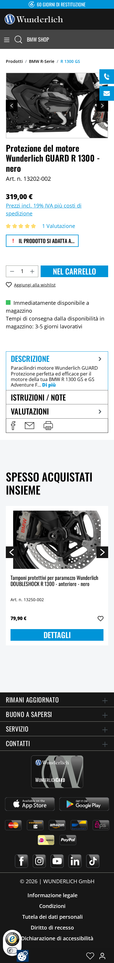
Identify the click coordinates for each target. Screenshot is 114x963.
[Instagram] (39, 861)
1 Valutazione (58, 225)
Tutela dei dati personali (52, 916)
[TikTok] (92, 861)
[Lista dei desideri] (90, 955)
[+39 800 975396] (106, 76)
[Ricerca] (18, 39)
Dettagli (57, 634)
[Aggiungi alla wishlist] (100, 619)
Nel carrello (74, 271)
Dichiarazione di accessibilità (57, 938)
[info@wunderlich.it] (106, 93)
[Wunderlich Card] (57, 771)
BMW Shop (38, 39)
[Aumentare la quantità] (32, 271)
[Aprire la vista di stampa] (48, 425)
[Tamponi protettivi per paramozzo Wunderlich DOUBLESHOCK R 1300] (57, 540)
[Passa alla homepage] (34, 18)
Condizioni (52, 905)
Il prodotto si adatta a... (46, 241)
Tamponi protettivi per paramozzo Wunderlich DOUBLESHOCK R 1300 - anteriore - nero (54, 581)
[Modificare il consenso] (22, 956)
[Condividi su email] (29, 425)
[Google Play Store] (84, 804)
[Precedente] (12, 105)
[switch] (12, 950)
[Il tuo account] (102, 955)
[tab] (57, 370)
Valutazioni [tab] (30, 411)
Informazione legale (52, 895)
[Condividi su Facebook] (13, 425)
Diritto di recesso (52, 927)
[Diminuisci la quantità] (12, 271)
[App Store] (30, 804)
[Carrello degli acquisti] (110, 39)
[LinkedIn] (75, 861)
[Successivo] (102, 105)
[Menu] (6, 39)
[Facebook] (21, 861)
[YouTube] (57, 861)
